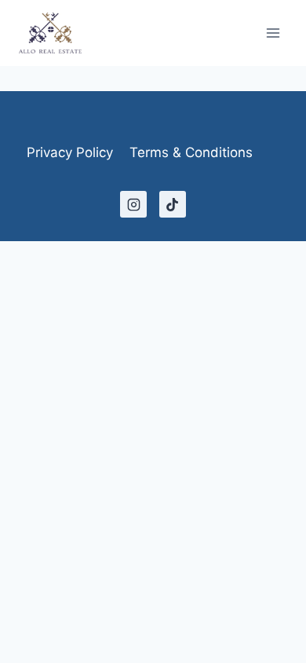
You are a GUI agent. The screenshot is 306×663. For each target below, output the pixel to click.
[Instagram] (133, 204)
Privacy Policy (70, 152)
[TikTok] (172, 204)
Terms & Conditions (191, 152)
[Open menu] (272, 32)
